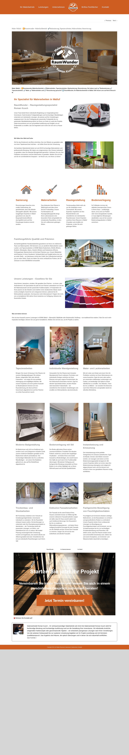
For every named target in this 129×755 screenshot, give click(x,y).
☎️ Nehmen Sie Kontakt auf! (23, 618)
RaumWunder (50, 549)
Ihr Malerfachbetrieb (65, 549)
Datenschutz (74, 647)
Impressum (68, 647)
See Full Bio (31, 638)
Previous (108, 20)
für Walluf (80, 549)
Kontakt (80, 647)
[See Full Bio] (36, 638)
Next (114, 20)
